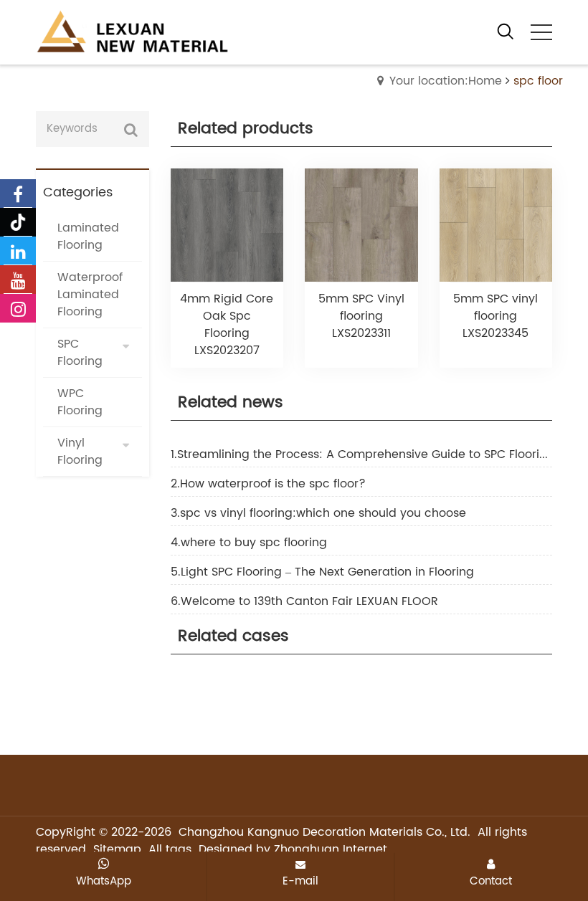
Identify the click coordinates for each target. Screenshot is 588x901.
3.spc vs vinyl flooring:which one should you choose (318, 513)
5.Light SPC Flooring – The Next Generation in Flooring (322, 572)
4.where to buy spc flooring (249, 542)
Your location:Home (445, 81)
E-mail (300, 881)
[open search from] (505, 31)
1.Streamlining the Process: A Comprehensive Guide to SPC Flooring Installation (362, 454)
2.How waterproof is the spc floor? (268, 484)
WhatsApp (103, 881)
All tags (169, 849)
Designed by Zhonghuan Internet (293, 849)
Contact (491, 881)
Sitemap (117, 849)
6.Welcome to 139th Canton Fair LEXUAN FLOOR (304, 601)
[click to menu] (541, 32)
